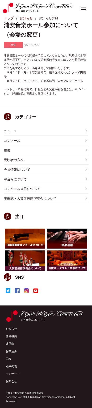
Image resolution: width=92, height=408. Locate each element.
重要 (7, 150)
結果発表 (11, 366)
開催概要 (11, 336)
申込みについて (15, 179)
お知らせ (26, 18)
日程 (8, 358)
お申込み (11, 351)
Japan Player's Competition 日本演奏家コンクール (38, 8)
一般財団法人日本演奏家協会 (28, 392)
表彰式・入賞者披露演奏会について (30, 198)
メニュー (83, 8)
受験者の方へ (14, 160)
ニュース (10, 131)
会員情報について (17, 169)
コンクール (12, 141)
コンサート (13, 374)
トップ (9, 18)
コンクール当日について (22, 189)
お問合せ (11, 381)
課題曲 (10, 343)
